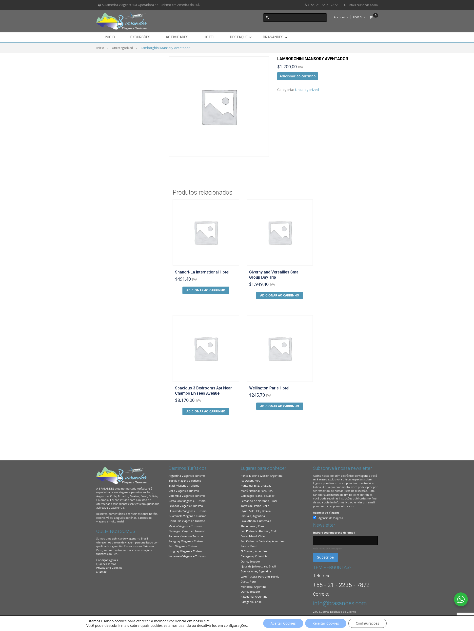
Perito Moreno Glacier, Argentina (261, 475)
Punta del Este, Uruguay (256, 485)
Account (339, 17)
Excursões (140, 37)
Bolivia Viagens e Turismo (185, 480)
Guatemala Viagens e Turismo (187, 516)
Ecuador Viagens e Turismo (186, 506)
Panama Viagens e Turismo (186, 536)
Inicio (110, 37)
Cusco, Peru (248, 581)
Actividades (177, 37)
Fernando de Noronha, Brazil (259, 501)
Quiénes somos (106, 564)
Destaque (239, 37)
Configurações (367, 623)
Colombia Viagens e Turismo (187, 495)
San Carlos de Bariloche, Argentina (262, 541)
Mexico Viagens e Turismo (185, 526)
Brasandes (273, 37)
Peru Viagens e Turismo (183, 546)
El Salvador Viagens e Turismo (188, 511)
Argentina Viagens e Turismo (187, 475)
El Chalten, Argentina (254, 551)
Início (100, 47)
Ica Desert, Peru (250, 480)
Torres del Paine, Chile (255, 506)
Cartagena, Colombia (254, 556)
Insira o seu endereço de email (334, 532)
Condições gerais (107, 560)
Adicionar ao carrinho (298, 76)
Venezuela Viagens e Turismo (187, 556)
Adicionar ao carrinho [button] (205, 290)
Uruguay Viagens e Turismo (186, 551)
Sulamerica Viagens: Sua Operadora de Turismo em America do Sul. (151, 5)
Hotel (209, 37)
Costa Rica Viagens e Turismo (187, 501)
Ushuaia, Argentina (253, 516)
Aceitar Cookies (283, 623)
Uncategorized (122, 47)
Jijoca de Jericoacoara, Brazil (258, 566)
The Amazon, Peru (252, 526)
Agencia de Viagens (326, 512)
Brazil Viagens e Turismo (184, 485)
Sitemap (101, 571)
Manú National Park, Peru (257, 491)
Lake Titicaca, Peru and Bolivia (260, 576)
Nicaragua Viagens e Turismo (187, 531)
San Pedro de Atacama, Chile (259, 531)
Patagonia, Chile (251, 602)
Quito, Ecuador (250, 561)
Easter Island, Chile (253, 536)
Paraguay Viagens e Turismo (186, 541)
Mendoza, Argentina (253, 586)
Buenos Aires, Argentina (256, 571)
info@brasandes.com (363, 5)
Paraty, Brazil (249, 546)
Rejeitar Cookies (326, 623)
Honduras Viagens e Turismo (187, 521)
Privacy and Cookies (109, 567)
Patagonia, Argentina (254, 596)
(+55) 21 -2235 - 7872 (323, 5)
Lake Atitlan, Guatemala (256, 521)
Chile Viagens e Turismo (184, 491)
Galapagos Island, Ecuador (257, 495)
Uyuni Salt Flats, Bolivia (256, 511)
